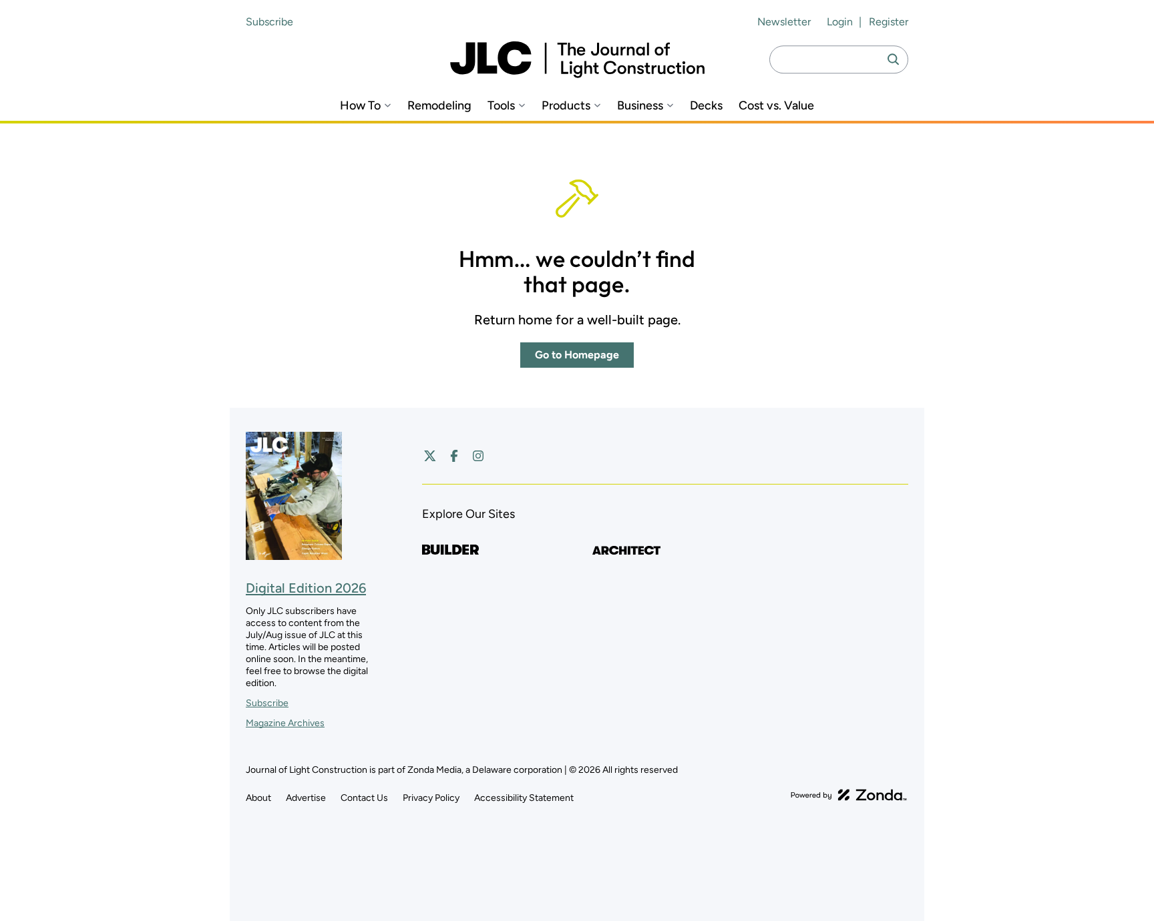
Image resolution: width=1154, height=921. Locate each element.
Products (566, 106)
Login (840, 21)
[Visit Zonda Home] (848, 795)
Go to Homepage (577, 354)
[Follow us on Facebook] (454, 456)
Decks (706, 106)
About (258, 798)
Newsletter (784, 21)
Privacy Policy (431, 798)
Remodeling (439, 106)
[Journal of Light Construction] (577, 59)
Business (640, 106)
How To (360, 106)
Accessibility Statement (524, 798)
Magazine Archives (285, 723)
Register (888, 21)
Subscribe (269, 21)
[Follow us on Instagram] (478, 456)
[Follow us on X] (430, 456)
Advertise (306, 798)
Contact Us (364, 798)
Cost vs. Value (776, 106)
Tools (501, 106)
